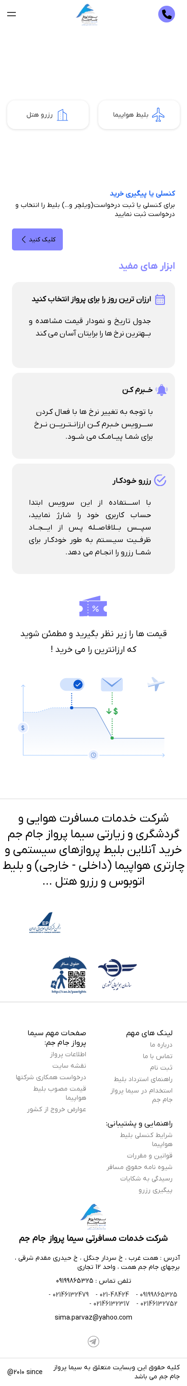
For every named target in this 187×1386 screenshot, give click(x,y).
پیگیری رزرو (156, 1190)
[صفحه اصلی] (87, 14)
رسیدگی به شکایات (146, 1178)
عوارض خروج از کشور (56, 1109)
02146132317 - (109, 1304)
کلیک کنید (42, 240)
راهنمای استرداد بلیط (143, 1079)
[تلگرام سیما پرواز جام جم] (93, 1341)
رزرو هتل (39, 114)
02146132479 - (68, 1294)
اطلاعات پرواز (68, 1054)
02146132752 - (155, 1304)
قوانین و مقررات (150, 1155)
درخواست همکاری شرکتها (51, 1077)
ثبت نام (161, 1067)
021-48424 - (111, 1294)
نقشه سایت (69, 1066)
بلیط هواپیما (131, 114)
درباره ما (161, 1045)
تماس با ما (158, 1056)
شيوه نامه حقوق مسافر (139, 1167)
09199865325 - (155, 1294)
